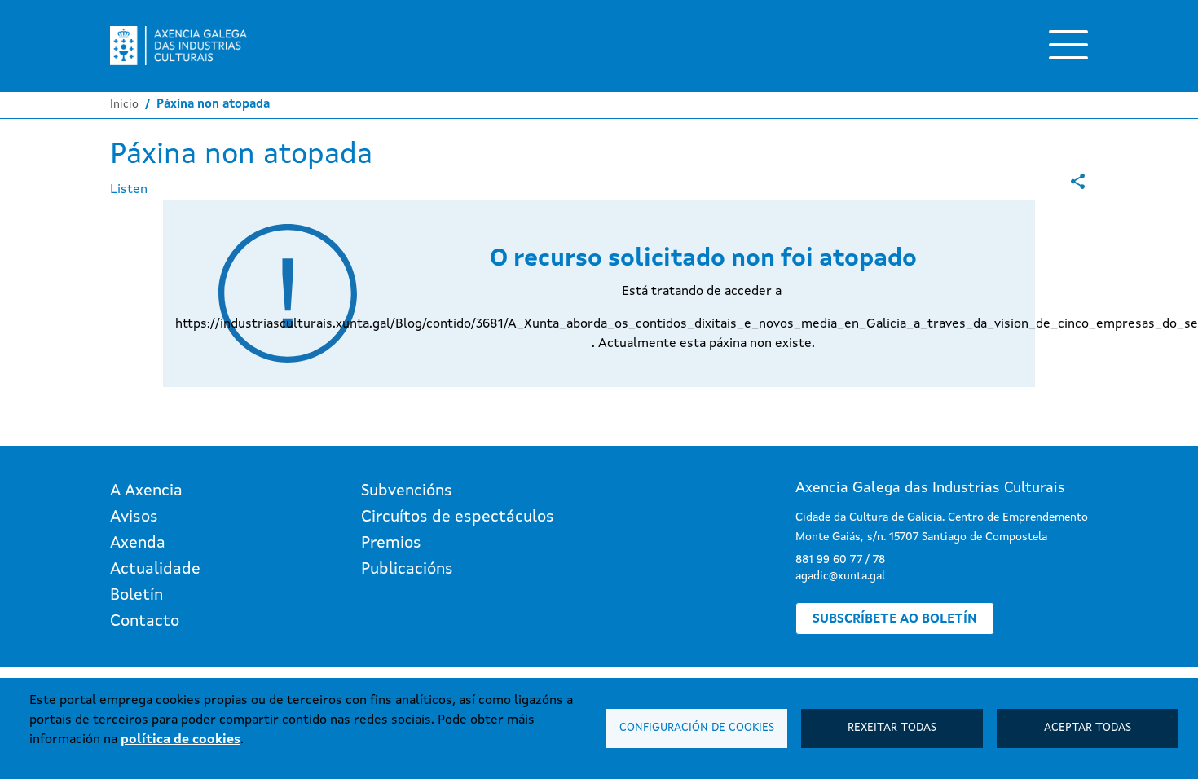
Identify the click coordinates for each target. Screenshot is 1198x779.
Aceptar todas (1087, 728)
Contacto (144, 622)
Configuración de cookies (696, 728)
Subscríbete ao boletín (895, 619)
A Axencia (146, 491)
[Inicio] (178, 45)
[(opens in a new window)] (1078, 181)
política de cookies (180, 739)
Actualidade (155, 569)
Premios (391, 543)
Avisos (134, 517)
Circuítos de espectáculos (457, 517)
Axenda (137, 543)
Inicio (124, 104)
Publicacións (407, 569)
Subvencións (406, 491)
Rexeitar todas (892, 728)
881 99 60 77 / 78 (840, 560)
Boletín (136, 596)
